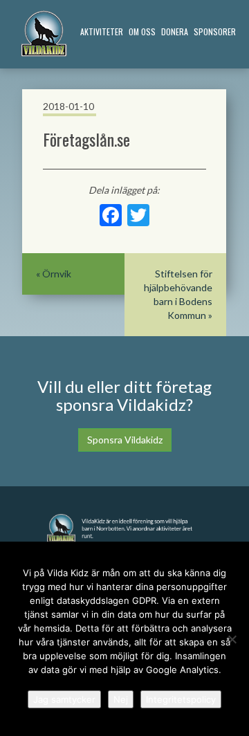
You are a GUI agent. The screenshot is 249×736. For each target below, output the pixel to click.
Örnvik (56, 273)
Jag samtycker (64, 699)
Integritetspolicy (181, 699)
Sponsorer (215, 31)
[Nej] (232, 639)
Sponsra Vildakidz (125, 439)
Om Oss (142, 31)
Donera (174, 31)
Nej (120, 699)
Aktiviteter (101, 31)
